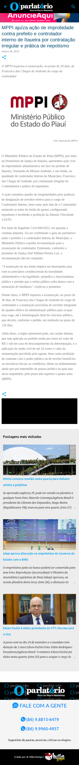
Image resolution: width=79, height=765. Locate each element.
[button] (4, 57)
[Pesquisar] (73, 7)
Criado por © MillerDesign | (29, 756)
